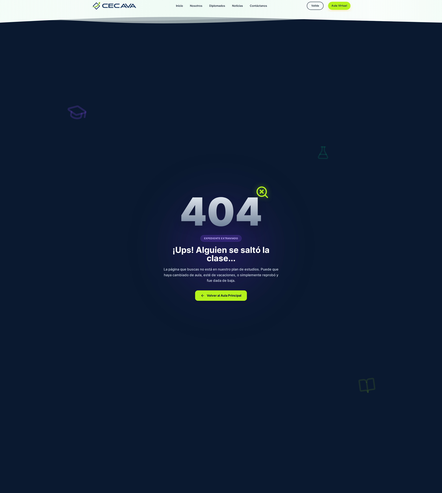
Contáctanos (258, 5)
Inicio (179, 5)
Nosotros (196, 5)
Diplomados (217, 5)
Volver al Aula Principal (224, 295)
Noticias (237, 5)
